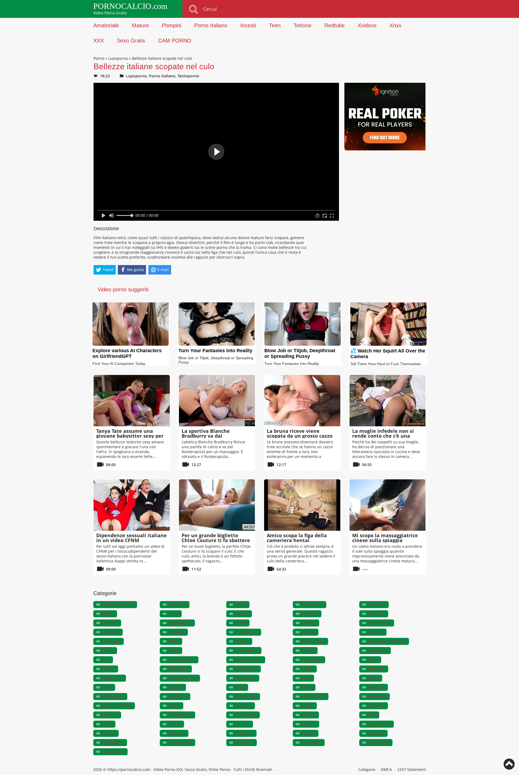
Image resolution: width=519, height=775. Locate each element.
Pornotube (310, 742)
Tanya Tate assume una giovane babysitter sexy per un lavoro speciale (130, 436)
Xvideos (367, 25)
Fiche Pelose (246, 650)
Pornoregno (112, 696)
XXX (98, 41)
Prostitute (376, 696)
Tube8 (174, 724)
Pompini (171, 25)
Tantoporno (188, 75)
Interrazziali (246, 668)
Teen (275, 25)
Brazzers (309, 613)
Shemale (376, 705)
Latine (306, 668)
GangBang (377, 650)
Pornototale (245, 696)
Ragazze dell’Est (116, 705)
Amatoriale (106, 25)
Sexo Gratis (131, 41)
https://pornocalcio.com (128, 769)
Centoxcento (179, 742)
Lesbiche (376, 668)
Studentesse (179, 714)
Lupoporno (118, 58)
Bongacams (112, 742)
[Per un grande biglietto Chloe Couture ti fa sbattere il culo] (217, 505)
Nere (106, 687)
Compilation (246, 632)
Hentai (108, 668)
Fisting (307, 650)
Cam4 (240, 622)
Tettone (302, 25)
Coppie (307, 632)
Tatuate (308, 714)
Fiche (173, 650)
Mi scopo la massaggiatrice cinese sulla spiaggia (385, 537)
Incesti (248, 25)
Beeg (172, 613)
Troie (106, 724)
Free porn (243, 742)
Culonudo (110, 641)
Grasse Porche (248, 659)
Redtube (334, 25)
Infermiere (178, 668)
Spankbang (378, 742)
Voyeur (108, 733)
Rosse (173, 705)
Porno (99, 58)
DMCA (386, 769)
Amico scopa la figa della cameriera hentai (297, 537)
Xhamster (243, 733)
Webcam (176, 733)
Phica (306, 687)
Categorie (366, 769)
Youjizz (307, 733)
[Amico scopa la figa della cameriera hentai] (302, 505)
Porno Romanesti (117, 604)
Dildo (173, 641)
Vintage (308, 724)
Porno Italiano (210, 25)
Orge (239, 687)
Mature (140, 25)
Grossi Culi (311, 659)
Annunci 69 (311, 604)
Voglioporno (379, 724)
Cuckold (375, 632)
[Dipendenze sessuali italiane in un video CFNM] (132, 505)
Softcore (109, 714)
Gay (105, 659)
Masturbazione (182, 678)
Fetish (107, 650)
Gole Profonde (181, 659)
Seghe (306, 705)
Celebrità (110, 632)
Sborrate (243, 705)
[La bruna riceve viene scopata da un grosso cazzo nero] (302, 400)
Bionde (241, 613)
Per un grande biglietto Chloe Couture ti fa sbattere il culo (216, 540)
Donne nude (312, 641)
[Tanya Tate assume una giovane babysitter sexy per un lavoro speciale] (132, 400)
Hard (372, 659)
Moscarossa (112, 751)
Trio (371, 714)
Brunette (376, 613)
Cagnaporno (179, 622)
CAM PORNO (174, 41)
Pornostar (177, 696)
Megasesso (245, 678)
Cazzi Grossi (379, 622)
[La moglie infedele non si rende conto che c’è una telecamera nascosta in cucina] (388, 400)
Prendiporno (312, 696)
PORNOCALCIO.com (130, 6)
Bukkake (109, 622)
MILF (305, 678)
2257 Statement (411, 769)
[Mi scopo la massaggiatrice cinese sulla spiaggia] (388, 505)
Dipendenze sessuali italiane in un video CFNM (131, 537)
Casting (308, 622)
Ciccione (176, 632)
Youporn (375, 733)
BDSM (107, 613)
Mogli (373, 678)
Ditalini (241, 641)
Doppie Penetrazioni (386, 641)
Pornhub (376, 687)
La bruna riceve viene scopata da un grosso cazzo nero (299, 436)
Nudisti (175, 687)
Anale (240, 604)
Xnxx (395, 25)
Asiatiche (376, 604)
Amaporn (176, 604)
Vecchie (242, 724)
